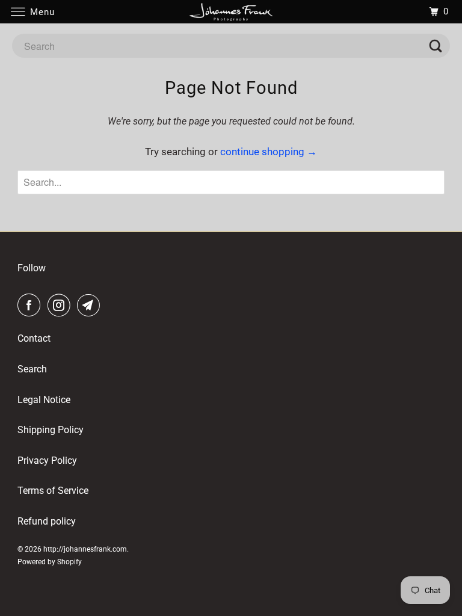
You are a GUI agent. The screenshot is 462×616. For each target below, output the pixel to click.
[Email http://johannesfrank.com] (91, 305)
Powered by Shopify (49, 562)
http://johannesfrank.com (85, 549)
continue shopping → (268, 152)
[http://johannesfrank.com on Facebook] (31, 305)
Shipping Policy (50, 430)
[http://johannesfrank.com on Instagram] (61, 305)
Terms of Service (52, 490)
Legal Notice (43, 399)
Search (32, 369)
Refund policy (46, 521)
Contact (34, 338)
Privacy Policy (47, 460)
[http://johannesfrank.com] (231, 11)
